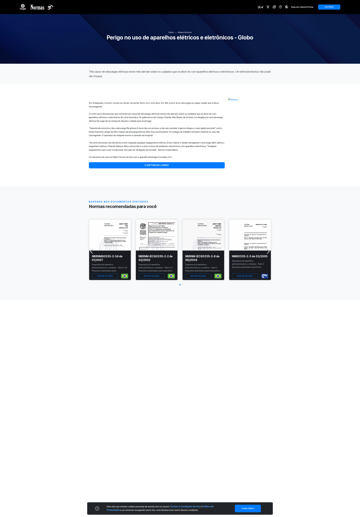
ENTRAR (329, 7)
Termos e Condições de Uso (185, 506)
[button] (180, 284)
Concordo (248, 508)
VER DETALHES (105, 276)
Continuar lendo (157, 165)
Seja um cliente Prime (302, 7)
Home (171, 32)
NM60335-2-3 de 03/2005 (250, 256)
